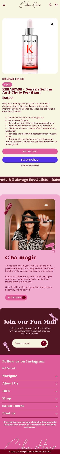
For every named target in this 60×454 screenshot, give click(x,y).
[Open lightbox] (52, 24)
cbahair (20, 452)
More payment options (30, 165)
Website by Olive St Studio (38, 452)
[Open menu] (4, 5)
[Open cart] (56, 5)
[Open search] (50, 5)
